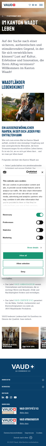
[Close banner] (42, 172)
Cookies (39, 432)
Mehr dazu (24, 412)
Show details (32, 248)
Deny (23, 272)
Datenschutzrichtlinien (13, 432)
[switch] (37, 222)
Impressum (29, 432)
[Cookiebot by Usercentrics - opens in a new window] (27, 172)
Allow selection (23, 263)
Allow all (23, 255)
